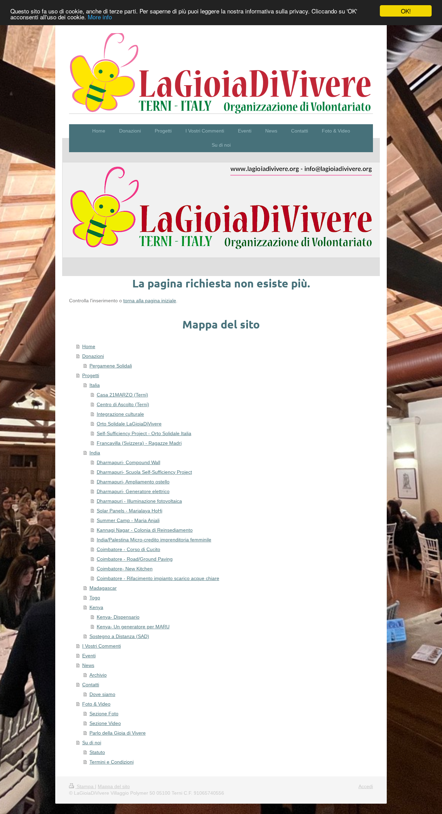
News (88, 665)
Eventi (89, 655)
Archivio (98, 675)
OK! (406, 11)
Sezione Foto (103, 713)
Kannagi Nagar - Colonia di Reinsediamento (145, 530)
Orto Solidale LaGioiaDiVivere (129, 423)
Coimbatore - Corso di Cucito (128, 549)
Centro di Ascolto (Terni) (123, 404)
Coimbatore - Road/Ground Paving (135, 559)
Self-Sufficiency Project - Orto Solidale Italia (144, 433)
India (94, 452)
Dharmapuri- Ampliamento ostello (133, 481)
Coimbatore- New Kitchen (125, 568)
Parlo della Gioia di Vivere (117, 733)
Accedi (365, 786)
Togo (94, 597)
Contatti (90, 684)
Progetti (90, 375)
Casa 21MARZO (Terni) (122, 395)
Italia (94, 385)
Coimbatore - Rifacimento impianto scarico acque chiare (158, 578)
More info (100, 17)
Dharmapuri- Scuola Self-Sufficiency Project (144, 472)
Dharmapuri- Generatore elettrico (133, 491)
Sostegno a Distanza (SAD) (119, 636)
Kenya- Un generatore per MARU (133, 626)
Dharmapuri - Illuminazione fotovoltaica (139, 501)
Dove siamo (102, 694)
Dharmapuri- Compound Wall (128, 462)
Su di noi (91, 742)
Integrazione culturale (120, 414)
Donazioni (93, 356)
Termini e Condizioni (111, 762)
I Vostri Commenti (101, 646)
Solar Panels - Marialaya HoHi (129, 510)
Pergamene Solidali (110, 366)
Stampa (85, 786)
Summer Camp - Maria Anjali (128, 520)
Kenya (96, 607)
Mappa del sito (114, 786)
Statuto (97, 752)
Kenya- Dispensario (118, 617)
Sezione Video (105, 723)
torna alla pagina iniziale (149, 300)
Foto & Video (96, 704)
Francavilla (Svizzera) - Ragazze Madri (139, 443)
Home (88, 346)
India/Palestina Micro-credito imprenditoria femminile (154, 539)
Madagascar (103, 588)
